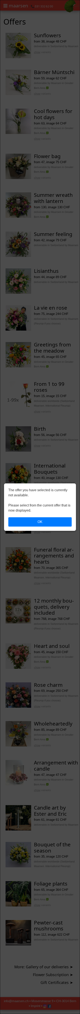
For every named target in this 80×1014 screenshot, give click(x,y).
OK (40, 522)
